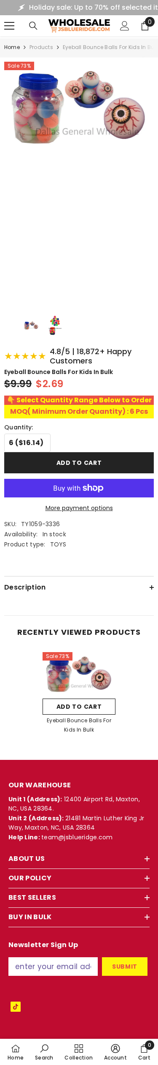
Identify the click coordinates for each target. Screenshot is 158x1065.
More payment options (79, 508)
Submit (124, 966)
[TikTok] (15, 1006)
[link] (44, 1051)
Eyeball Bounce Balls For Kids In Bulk (79, 725)
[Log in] (124, 25)
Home (12, 47)
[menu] (9, 26)
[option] (79, 695)
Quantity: (18, 427)
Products (41, 47)
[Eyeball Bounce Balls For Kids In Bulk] (79, 673)
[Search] (33, 26)
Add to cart (79, 463)
